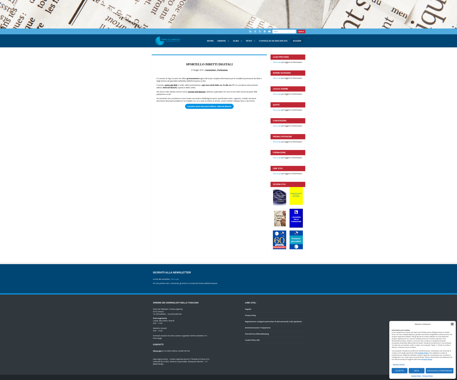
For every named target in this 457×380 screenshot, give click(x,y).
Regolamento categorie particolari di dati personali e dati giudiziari (273, 321)
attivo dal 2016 (171, 85)
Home (210, 41)
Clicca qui (277, 62)
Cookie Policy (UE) (252, 340)
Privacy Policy (427, 359)
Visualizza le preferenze (439, 371)
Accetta (399, 371)
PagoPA (248, 309)
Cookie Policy (416, 376)
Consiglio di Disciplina (273, 41)
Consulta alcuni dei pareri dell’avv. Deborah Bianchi (209, 106)
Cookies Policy (423, 353)
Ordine (221, 41)
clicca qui (175, 279)
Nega (416, 371)
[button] (452, 324)
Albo (236, 41)
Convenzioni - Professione (216, 70)
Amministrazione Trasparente (257, 328)
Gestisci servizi (399, 364)
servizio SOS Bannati (196, 92)
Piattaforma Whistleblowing (257, 334)
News (249, 41)
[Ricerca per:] (284, 31)
